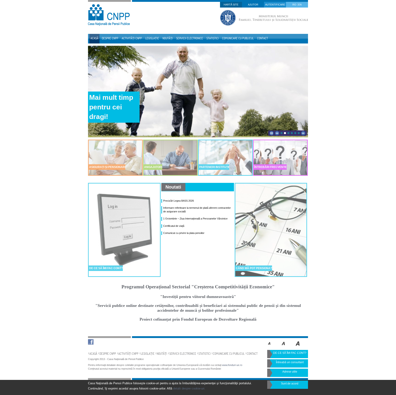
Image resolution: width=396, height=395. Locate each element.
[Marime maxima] (298, 346)
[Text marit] (283, 346)
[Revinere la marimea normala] (269, 346)
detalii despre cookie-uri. (189, 388)
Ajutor (253, 4)
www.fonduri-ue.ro (232, 365)
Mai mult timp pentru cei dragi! (111, 107)
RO (294, 4)
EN (300, 4)
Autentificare (275, 4)
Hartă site (231, 4)
